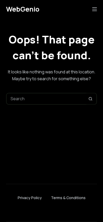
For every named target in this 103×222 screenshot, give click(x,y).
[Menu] (94, 9)
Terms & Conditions (68, 197)
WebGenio (22, 9)
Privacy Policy (30, 197)
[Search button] (90, 99)
